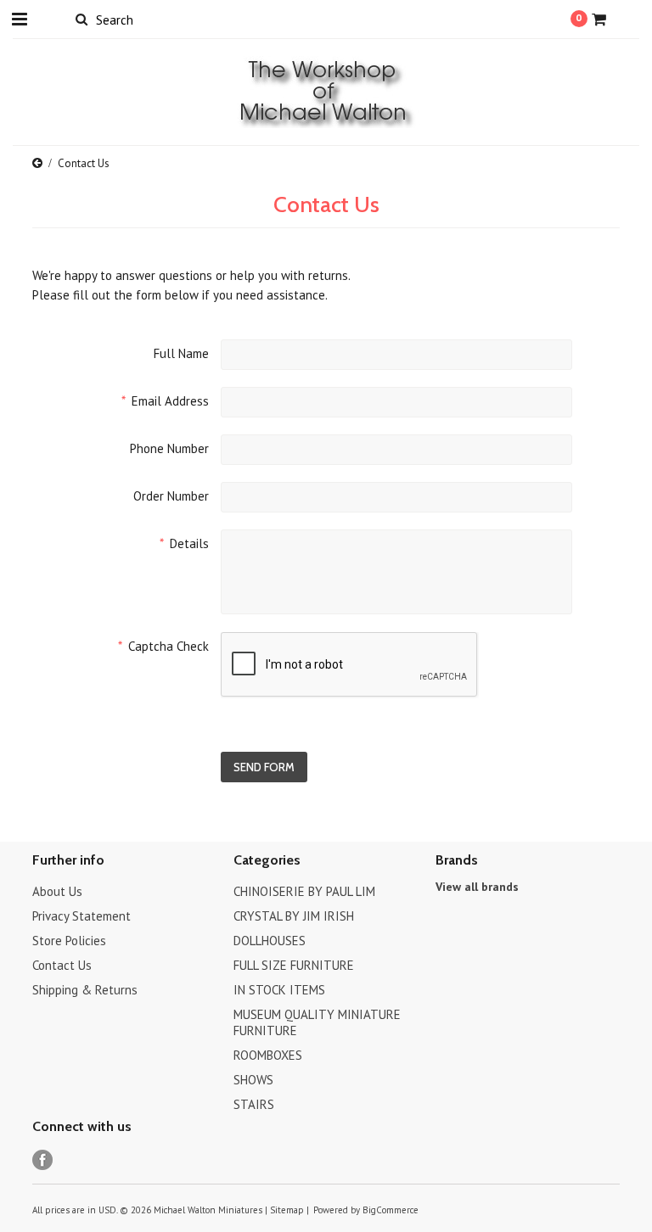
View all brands (477, 886)
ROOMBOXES (267, 1055)
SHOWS (253, 1080)
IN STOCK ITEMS (279, 990)
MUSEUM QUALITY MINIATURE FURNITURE (317, 1022)
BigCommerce (391, 1210)
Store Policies (69, 940)
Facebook (42, 1160)
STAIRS (253, 1104)
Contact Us (62, 965)
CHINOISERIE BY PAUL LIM (304, 891)
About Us (57, 891)
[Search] (81, 18)
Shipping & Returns (85, 990)
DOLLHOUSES (269, 940)
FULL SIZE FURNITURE (293, 965)
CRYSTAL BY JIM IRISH (293, 916)
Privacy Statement (81, 916)
